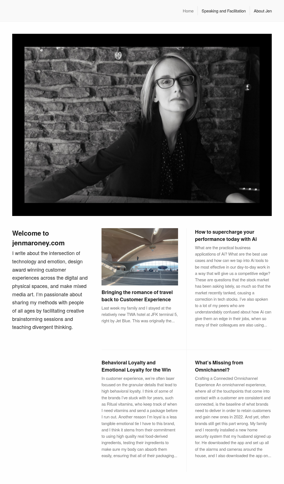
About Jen (263, 11)
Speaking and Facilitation (224, 11)
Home (188, 11)
